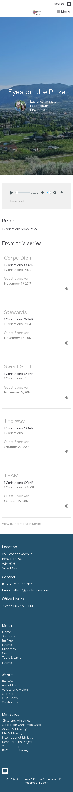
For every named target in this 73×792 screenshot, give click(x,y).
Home (6, 632)
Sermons (8, 636)
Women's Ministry (14, 729)
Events (7, 644)
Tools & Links (11, 657)
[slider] (23, 193)
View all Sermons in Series (22, 524)
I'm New (7, 640)
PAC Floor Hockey (15, 750)
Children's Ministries (16, 720)
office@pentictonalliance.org (35, 590)
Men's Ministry (12, 733)
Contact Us (10, 702)
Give (5, 653)
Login (44, 782)
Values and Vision (15, 689)
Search (59, 3)
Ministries (9, 649)
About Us (9, 685)
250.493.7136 (23, 584)
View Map (9, 568)
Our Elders (10, 698)
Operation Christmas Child (21, 724)
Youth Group (11, 746)
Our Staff (9, 693)
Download (16, 201)
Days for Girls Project (17, 742)
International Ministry (17, 737)
